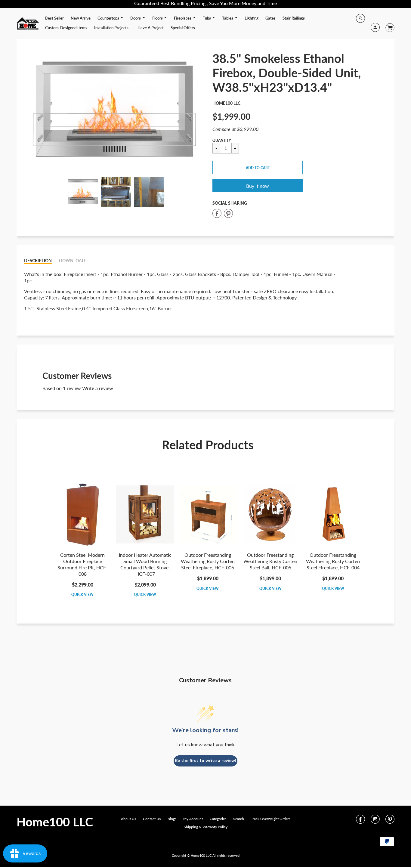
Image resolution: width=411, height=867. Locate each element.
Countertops (108, 18)
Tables (228, 18)
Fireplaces (183, 18)
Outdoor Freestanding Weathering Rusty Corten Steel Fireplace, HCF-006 (208, 561)
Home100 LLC (226, 103)
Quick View (82, 594)
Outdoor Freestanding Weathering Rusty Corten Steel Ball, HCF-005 (270, 561)
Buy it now (257, 186)
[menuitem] (54, 18)
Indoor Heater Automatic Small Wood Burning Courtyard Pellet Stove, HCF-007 (145, 564)
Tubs (207, 18)
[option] (116, 109)
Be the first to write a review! (205, 760)
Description (38, 260)
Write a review (97, 388)
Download (72, 260)
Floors (158, 18)
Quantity (221, 140)
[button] (257, 167)
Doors (136, 18)
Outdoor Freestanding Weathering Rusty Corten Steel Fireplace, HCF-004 (333, 561)
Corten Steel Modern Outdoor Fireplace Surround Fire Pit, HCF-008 (82, 564)
